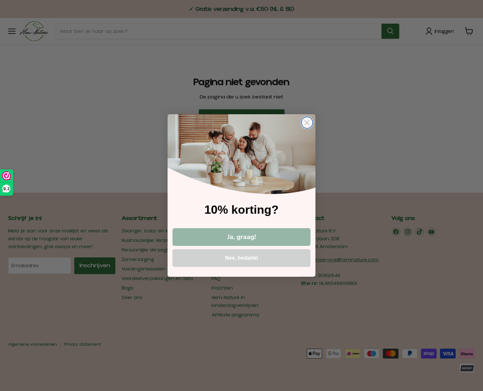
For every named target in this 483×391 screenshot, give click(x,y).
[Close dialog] (307, 122)
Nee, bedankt (241, 258)
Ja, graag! (241, 236)
